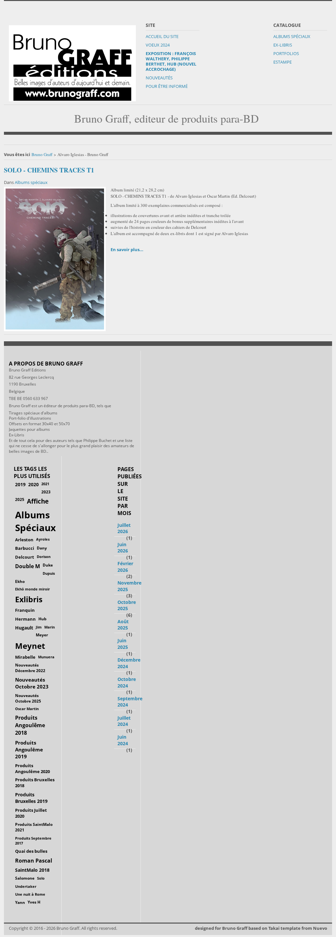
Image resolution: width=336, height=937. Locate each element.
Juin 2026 (122, 547)
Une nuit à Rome (30, 894)
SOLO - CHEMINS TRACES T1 (49, 170)
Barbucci (24, 548)
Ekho (20, 581)
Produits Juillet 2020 (31, 813)
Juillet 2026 (124, 528)
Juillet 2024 (124, 721)
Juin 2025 (122, 643)
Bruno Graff (42, 154)
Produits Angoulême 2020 (32, 768)
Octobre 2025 (126, 605)
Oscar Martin (27, 708)
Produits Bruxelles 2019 (31, 797)
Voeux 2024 (158, 45)
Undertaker (25, 886)
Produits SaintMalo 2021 (33, 827)
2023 (46, 491)
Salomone (24, 878)
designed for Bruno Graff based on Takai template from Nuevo (261, 928)
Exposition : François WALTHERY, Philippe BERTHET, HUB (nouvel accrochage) (171, 61)
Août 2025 (123, 624)
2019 (20, 484)
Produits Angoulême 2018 (30, 725)
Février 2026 (125, 566)
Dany (42, 548)
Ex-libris (282, 45)
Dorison (44, 556)
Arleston (24, 540)
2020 (33, 484)
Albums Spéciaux (291, 36)
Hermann (25, 619)
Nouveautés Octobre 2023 (32, 683)
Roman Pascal (33, 860)
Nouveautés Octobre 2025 (28, 698)
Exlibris (28, 599)
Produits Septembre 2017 (33, 841)
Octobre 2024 (126, 682)
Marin (49, 627)
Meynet (30, 646)
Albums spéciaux (31, 182)
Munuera (46, 656)
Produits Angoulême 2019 (29, 749)
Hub (42, 619)
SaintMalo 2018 (32, 870)
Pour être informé (167, 86)
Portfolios (286, 53)
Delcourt (24, 557)
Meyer (42, 635)
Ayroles (43, 539)
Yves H (34, 902)
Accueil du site (162, 36)
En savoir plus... (127, 249)
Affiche (38, 501)
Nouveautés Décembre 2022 (30, 667)
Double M (27, 566)
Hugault (24, 628)
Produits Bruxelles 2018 (34, 782)
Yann (20, 902)
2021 (45, 483)
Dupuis (49, 573)
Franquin (25, 610)
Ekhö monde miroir (32, 589)
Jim (39, 627)
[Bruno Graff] (72, 61)
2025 (19, 499)
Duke (48, 565)
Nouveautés (159, 77)
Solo (41, 878)
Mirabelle (25, 657)
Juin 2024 (122, 740)
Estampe (282, 62)
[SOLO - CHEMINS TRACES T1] (55, 258)
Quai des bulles (31, 851)
